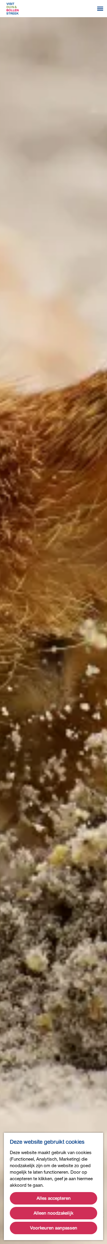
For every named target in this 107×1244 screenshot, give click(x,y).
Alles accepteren (54, 1198)
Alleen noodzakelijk (53, 1213)
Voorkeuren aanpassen (53, 1228)
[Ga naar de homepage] (12, 8)
